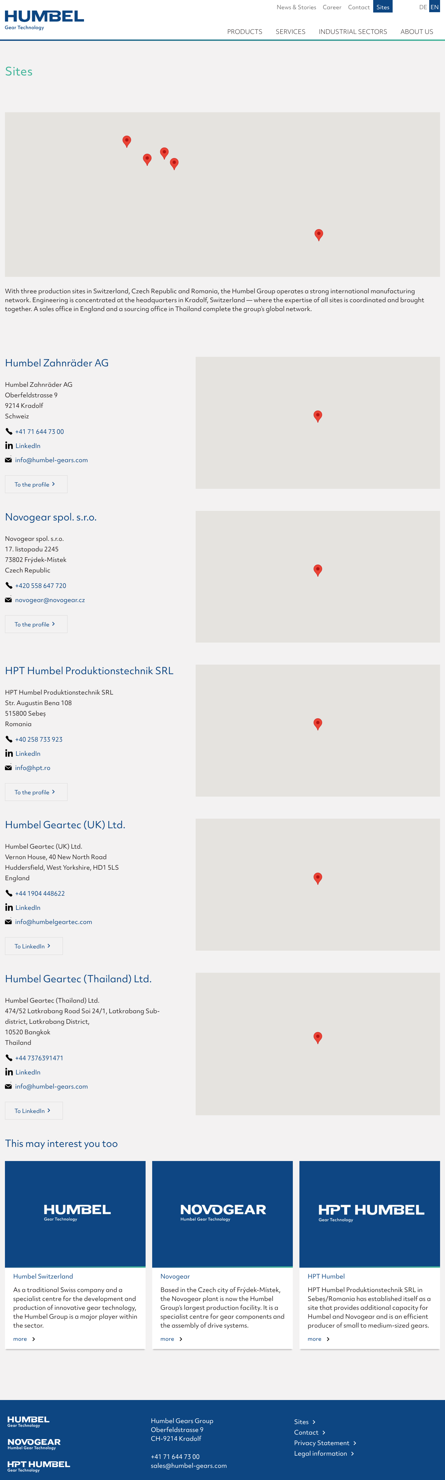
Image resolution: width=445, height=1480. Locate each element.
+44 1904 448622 (40, 893)
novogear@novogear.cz (50, 599)
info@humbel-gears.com (51, 460)
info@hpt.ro (32, 767)
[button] (147, 160)
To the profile (31, 484)
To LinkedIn (29, 946)
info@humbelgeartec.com (53, 921)
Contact (306, 1432)
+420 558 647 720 (40, 585)
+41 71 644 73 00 (39, 431)
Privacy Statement (321, 1443)
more (20, 1338)
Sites (301, 1421)
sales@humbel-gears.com (189, 1465)
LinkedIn (28, 445)
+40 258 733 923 (39, 739)
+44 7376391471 (39, 1058)
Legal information (320, 1453)
